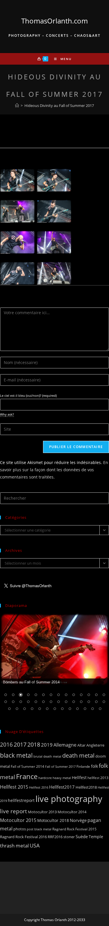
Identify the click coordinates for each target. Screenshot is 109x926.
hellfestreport (21, 800)
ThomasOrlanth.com (54, 21)
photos (19, 829)
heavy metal (62, 778)
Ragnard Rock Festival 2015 (74, 829)
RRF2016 (55, 836)
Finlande (83, 766)
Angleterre (95, 745)
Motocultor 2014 (72, 811)
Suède (82, 836)
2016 (6, 744)
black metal (16, 755)
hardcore (45, 778)
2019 (47, 744)
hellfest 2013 (97, 778)
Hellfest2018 (86, 787)
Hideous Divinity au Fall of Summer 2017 (59, 105)
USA (35, 845)
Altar (81, 745)
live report (13, 811)
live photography (68, 799)
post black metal (39, 829)
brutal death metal (47, 756)
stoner (69, 836)
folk (94, 766)
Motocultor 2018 (53, 820)
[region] (54, 665)
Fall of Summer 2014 (27, 766)
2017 (20, 744)
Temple (96, 836)
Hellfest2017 (62, 787)
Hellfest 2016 (38, 787)
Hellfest (79, 777)
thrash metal (14, 845)
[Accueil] (17, 105)
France (26, 776)
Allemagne (64, 745)
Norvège (78, 820)
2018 (33, 744)
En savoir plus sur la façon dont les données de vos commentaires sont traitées (54, 470)
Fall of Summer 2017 (60, 766)
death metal (78, 755)
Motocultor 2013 (42, 811)
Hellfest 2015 (14, 787)
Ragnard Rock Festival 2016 (23, 836)
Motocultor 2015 (18, 820)
